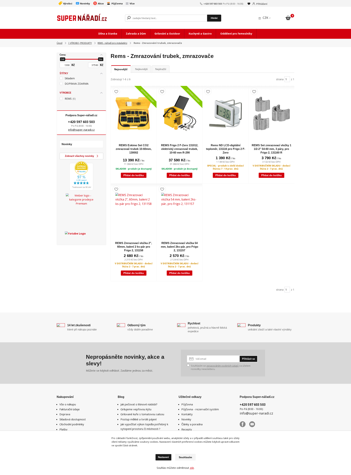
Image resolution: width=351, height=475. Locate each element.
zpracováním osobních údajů (222, 365)
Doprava (64, 414)
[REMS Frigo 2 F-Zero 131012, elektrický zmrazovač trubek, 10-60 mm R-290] (179, 113)
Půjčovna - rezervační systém (200, 409)
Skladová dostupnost (72, 419)
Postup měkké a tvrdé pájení (138, 419)
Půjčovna (117, 3)
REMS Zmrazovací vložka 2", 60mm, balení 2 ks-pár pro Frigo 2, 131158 (133, 246)
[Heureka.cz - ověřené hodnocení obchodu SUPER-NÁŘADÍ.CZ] (81, 175)
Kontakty (187, 414)
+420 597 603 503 (212, 3)
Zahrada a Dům (136, 33)
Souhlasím (185, 457)
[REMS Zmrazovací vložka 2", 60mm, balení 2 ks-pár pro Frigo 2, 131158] (133, 211)
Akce (101, 3)
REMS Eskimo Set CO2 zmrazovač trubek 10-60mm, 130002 (134, 149)
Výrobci (67, 3)
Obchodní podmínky (71, 424)
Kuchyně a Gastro (200, 33)
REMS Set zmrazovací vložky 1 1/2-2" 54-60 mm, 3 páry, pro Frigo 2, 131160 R (271, 149)
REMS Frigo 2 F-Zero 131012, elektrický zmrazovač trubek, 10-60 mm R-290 (179, 149)
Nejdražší (160, 69)
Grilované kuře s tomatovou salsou (142, 414)
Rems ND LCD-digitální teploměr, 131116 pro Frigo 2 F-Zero (225, 149)
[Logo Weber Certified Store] (81, 208)
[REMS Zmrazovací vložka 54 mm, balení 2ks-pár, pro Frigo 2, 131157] (179, 211)
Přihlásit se (248, 358)
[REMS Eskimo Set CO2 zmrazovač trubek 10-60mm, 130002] (133, 113)
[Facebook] (244, 425)
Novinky (85, 3)
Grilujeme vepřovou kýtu (135, 409)
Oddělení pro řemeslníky (236, 33)
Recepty (186, 429)
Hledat (214, 18)
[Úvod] (82, 18)
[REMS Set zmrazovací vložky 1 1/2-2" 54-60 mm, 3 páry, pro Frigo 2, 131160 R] (271, 113)
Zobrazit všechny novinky (79, 156)
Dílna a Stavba (107, 33)
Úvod (59, 43)
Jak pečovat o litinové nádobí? (138, 404)
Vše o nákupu (67, 404)
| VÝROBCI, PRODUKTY (80, 43)
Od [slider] (62, 59)
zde (192, 468)
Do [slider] (100, 59)
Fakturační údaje (69, 409)
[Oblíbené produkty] (249, 3)
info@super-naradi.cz (81, 129)
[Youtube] (254, 425)
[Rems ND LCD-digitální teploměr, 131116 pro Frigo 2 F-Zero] (225, 113)
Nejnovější (120, 69)
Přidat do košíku (133, 175)
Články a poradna (192, 424)
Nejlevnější (141, 69)
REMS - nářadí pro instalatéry (112, 43)
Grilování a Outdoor (167, 33)
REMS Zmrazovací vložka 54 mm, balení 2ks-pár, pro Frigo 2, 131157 (179, 246)
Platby (63, 429)
